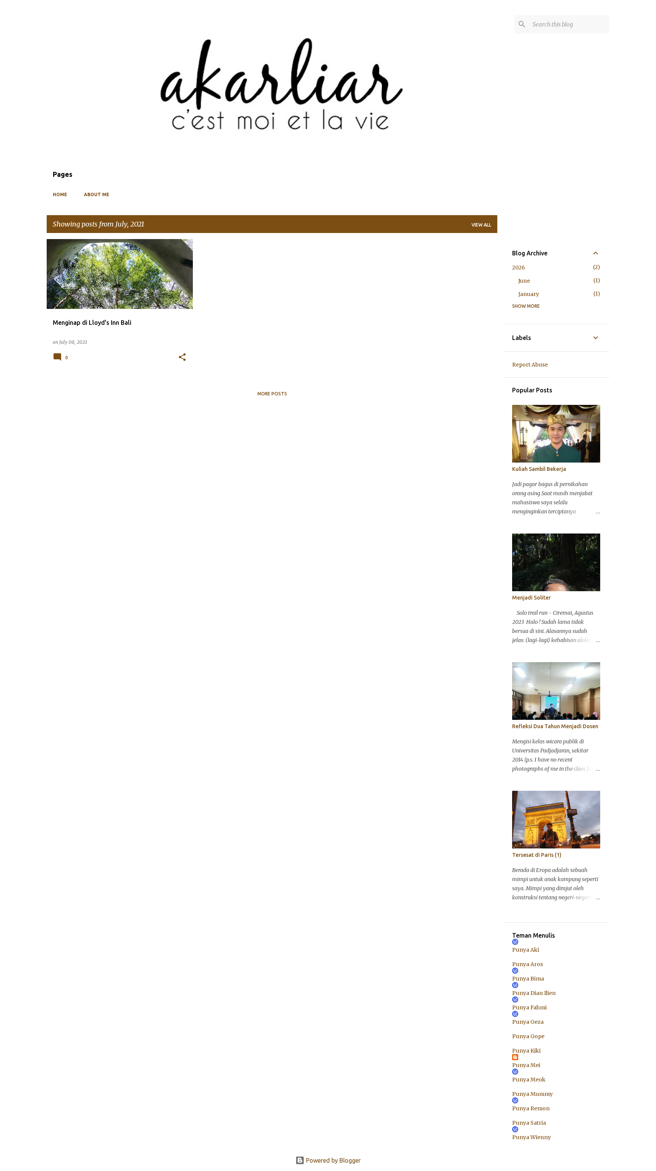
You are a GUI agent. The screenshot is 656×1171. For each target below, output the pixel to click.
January (528, 294)
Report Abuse (530, 364)
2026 (518, 267)
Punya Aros (527, 964)
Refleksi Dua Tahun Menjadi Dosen (555, 726)
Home (60, 194)
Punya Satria (529, 1122)
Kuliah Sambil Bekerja (539, 469)
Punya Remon (531, 1108)
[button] (182, 358)
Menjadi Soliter (531, 598)
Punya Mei (526, 1065)
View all (481, 224)
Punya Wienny (531, 1137)
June (524, 280)
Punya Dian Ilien (534, 993)
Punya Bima (528, 978)
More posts (272, 393)
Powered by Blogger (332, 1160)
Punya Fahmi (529, 1007)
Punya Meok (529, 1079)
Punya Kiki (526, 1050)
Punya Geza (528, 1021)
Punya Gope (528, 1036)
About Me (96, 194)
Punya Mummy (532, 1094)
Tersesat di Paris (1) (536, 855)
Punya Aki (525, 949)
